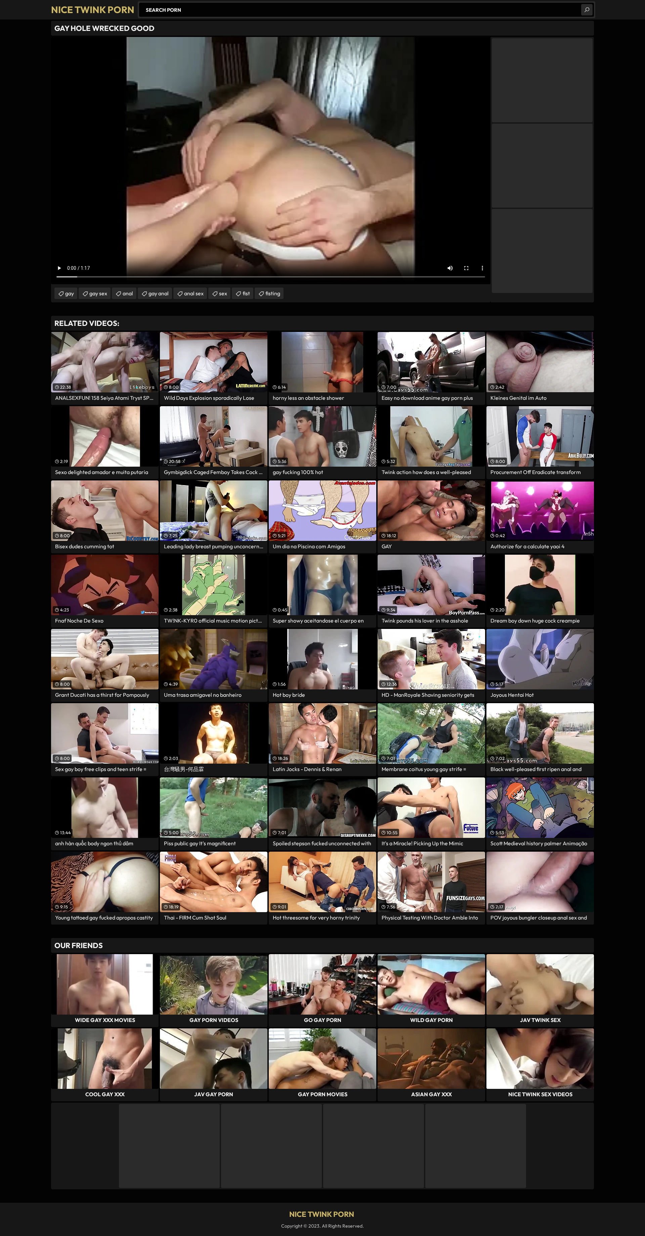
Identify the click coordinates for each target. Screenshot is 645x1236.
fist (246, 293)
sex (223, 293)
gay (69, 293)
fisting (272, 293)
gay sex (98, 293)
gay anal (158, 293)
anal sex (194, 293)
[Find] (587, 9)
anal (128, 293)
